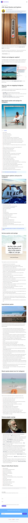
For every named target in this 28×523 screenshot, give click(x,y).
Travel (4, 5)
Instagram (10, 519)
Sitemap (17, 521)
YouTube (14, 519)
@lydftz (5, 130)
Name (2, 498)
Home (2, 5)
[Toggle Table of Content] (8, 53)
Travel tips (6, 5)
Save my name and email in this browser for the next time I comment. (11, 504)
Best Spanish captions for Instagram (10, 228)
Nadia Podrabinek (10, 9)
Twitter (18, 519)
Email (2, 501)
